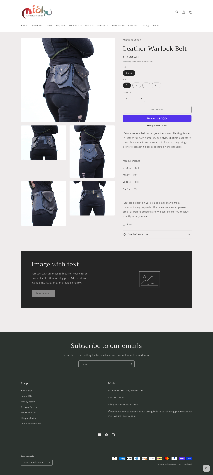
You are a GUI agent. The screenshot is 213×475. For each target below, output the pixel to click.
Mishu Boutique (170, 464)
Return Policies (28, 412)
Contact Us (26, 396)
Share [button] (129, 224)
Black (129, 73)
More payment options (157, 126)
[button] (75, 25)
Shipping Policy (28, 418)
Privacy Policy (28, 402)
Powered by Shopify (184, 464)
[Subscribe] (131, 364)
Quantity (127, 92)
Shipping (127, 62)
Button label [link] (43, 293)
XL (156, 85)
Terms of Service (29, 407)
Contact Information (31, 423)
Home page (26, 390)
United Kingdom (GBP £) (35, 462)
